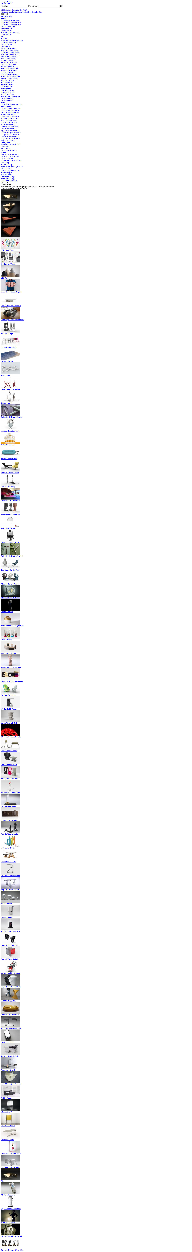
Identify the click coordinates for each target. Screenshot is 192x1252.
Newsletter (32, 12)
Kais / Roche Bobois (8, 58)
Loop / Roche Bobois (8, 42)
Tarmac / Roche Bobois (9, 78)
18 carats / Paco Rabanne (10, 157)
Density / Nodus (6, 44)
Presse (19, 12)
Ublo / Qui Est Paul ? (8, 64)
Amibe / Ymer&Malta (8, 128)
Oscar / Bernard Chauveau (10, 110)
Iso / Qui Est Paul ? (7, 60)
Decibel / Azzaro (7, 159)
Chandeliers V (6, 34)
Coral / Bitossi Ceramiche (10, 20)
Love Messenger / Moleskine (11, 132)
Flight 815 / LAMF (7, 141)
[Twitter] (2, 14)
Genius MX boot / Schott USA (12, 104)
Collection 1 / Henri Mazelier (11, 24)
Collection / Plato (7, 86)
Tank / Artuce (5, 149)
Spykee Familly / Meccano (10, 96)
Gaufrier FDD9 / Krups (9, 181)
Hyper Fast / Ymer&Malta (10, 130)
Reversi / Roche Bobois (9, 70)
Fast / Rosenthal (6, 28)
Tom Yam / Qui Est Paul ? (10, 54)
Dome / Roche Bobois (9, 151)
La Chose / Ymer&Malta (9, 137)
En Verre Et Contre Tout (9, 118)
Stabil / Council (6, 82)
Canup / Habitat (6, 30)
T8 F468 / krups (6, 175)
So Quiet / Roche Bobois (9, 50)
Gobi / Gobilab (6, 169)
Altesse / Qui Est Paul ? (9, 56)
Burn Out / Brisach (7, 80)
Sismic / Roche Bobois (9, 62)
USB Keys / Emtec (7, 90)
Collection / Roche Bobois (10, 52)
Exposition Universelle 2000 (11, 145)
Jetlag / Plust (5, 46)
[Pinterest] (7, 14)
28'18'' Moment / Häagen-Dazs (12, 167)
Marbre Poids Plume (8, 114)
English (10, 2)
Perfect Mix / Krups (8, 177)
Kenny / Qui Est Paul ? (9, 66)
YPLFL (3, 18)
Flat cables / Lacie (7, 94)
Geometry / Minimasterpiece (11, 108)
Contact (25, 12)
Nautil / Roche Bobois (9, 48)
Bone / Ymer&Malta (8, 124)
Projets (14, 12)
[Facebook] (4, 14)
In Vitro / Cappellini (8, 72)
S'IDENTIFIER (6, 4)
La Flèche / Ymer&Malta (9, 126)
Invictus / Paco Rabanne (9, 155)
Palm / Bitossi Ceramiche (10, 112)
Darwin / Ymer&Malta (9, 122)
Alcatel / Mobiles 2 (7, 98)
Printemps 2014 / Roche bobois (12, 40)
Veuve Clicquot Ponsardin (10, 171)
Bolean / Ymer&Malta (8, 120)
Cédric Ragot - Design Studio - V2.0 (14, 10)
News (3, 12)
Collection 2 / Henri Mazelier (11, 22)
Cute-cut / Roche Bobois (9, 74)
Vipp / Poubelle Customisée (10, 139)
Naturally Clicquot (7, 165)
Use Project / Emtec (8, 92)
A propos (8, 12)
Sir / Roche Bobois (7, 84)
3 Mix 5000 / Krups (8, 179)
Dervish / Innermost (8, 26)
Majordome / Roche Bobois (10, 76)
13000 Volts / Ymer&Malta (10, 116)
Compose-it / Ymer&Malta (10, 135)
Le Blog (39, 12)
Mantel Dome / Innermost (10, 32)
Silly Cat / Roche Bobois (9, 68)
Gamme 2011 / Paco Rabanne (11, 161)
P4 (2, 36)
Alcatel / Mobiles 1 (7, 100)
